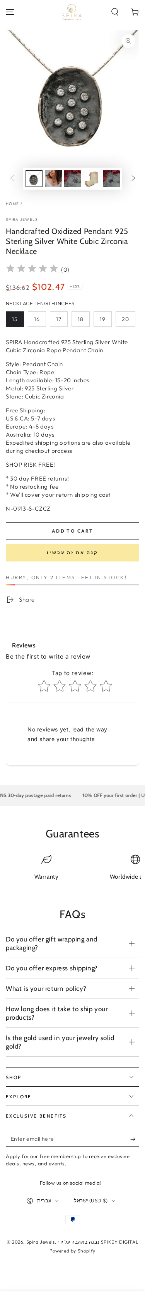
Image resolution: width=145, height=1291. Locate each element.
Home (12, 203)
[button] (115, 11)
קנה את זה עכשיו (72, 552)
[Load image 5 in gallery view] (111, 178)
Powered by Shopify (72, 1251)
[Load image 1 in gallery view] (34, 178)
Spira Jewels (22, 219)
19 (103, 319)
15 (15, 319)
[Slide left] (11, 178)
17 (58, 319)
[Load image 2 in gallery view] (53, 178)
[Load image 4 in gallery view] (92, 178)
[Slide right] (133, 178)
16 (37, 319)
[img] (32, 269)
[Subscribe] (134, 1139)
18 (81, 319)
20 (125, 319)
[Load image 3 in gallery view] (72, 178)
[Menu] (10, 11)
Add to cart (72, 531)
